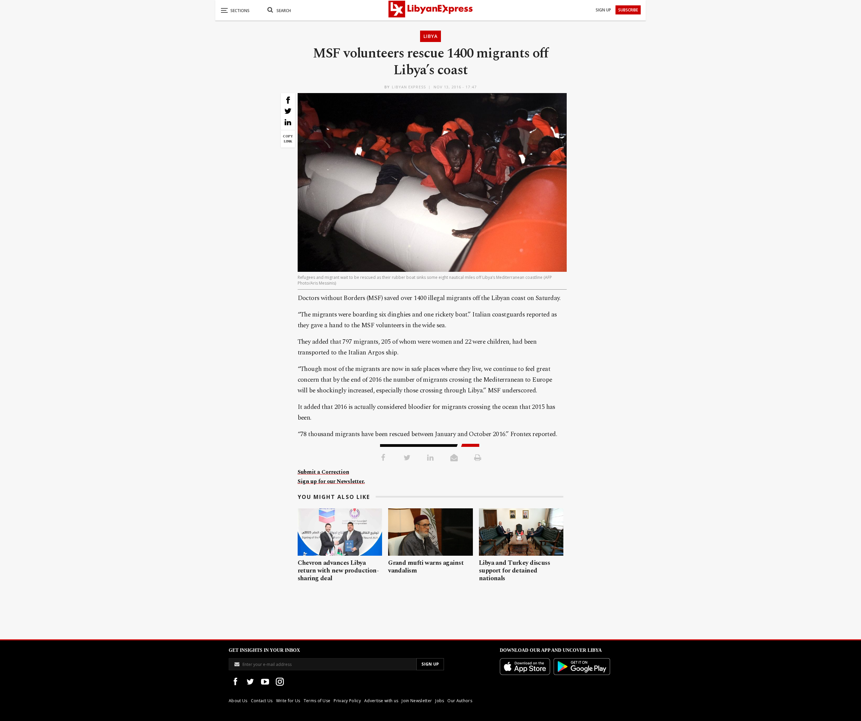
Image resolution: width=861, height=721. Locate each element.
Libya (430, 36)
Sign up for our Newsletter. (331, 481)
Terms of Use (317, 701)
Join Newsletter (417, 701)
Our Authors (459, 701)
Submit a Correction (323, 472)
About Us (238, 701)
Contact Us (262, 701)
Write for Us (288, 701)
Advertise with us (381, 701)
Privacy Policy (347, 701)
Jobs (439, 701)
